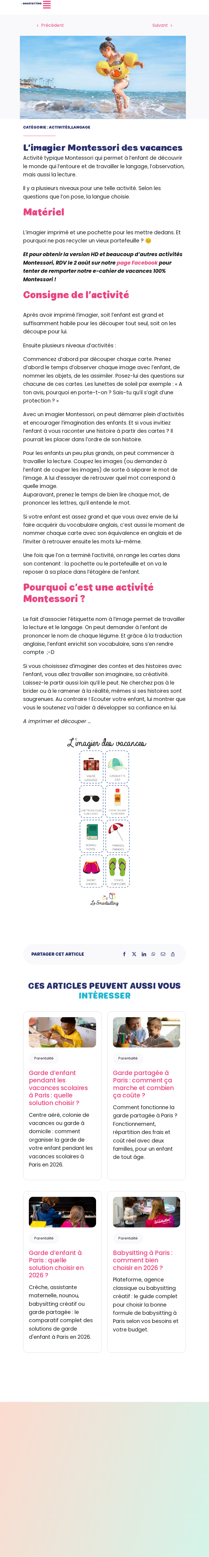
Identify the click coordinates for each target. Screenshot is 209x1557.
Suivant (160, 25)
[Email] (163, 954)
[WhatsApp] (153, 954)
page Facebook (137, 263)
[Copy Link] (173, 954)
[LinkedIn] (144, 954)
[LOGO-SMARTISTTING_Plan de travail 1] (31, 4)
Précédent (52, 25)
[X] (134, 954)
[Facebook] (124, 954)
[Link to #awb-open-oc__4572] (115, 4)
